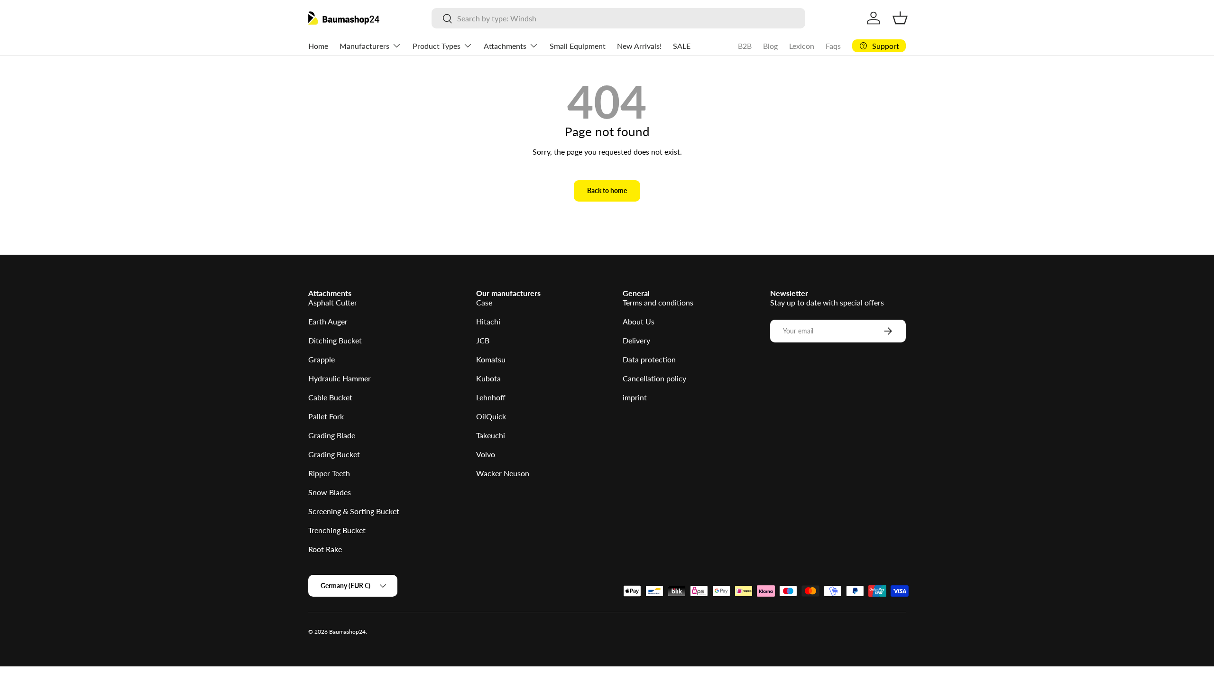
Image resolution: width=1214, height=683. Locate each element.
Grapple (321, 359)
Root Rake (325, 549)
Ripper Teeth (329, 473)
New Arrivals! (639, 45)
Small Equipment (578, 45)
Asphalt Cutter (332, 302)
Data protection (649, 359)
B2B (745, 45)
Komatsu (491, 359)
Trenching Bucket (337, 530)
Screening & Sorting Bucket (353, 511)
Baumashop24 (347, 631)
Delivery (636, 340)
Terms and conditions (658, 302)
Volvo (485, 454)
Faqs (833, 45)
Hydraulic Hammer (339, 378)
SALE (681, 45)
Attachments (505, 45)
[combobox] (618, 18)
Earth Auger (328, 321)
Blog (770, 45)
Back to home (607, 190)
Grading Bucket (334, 454)
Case (484, 302)
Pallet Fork (326, 416)
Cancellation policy (654, 378)
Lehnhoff (491, 397)
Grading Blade (331, 435)
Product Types (436, 45)
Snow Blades (329, 492)
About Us (638, 321)
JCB (482, 340)
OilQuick (491, 416)
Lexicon (801, 45)
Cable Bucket (330, 397)
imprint (635, 397)
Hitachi (488, 321)
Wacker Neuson (502, 473)
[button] (900, 18)
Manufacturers (364, 45)
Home (318, 45)
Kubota (488, 378)
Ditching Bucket (335, 340)
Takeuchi (490, 435)
